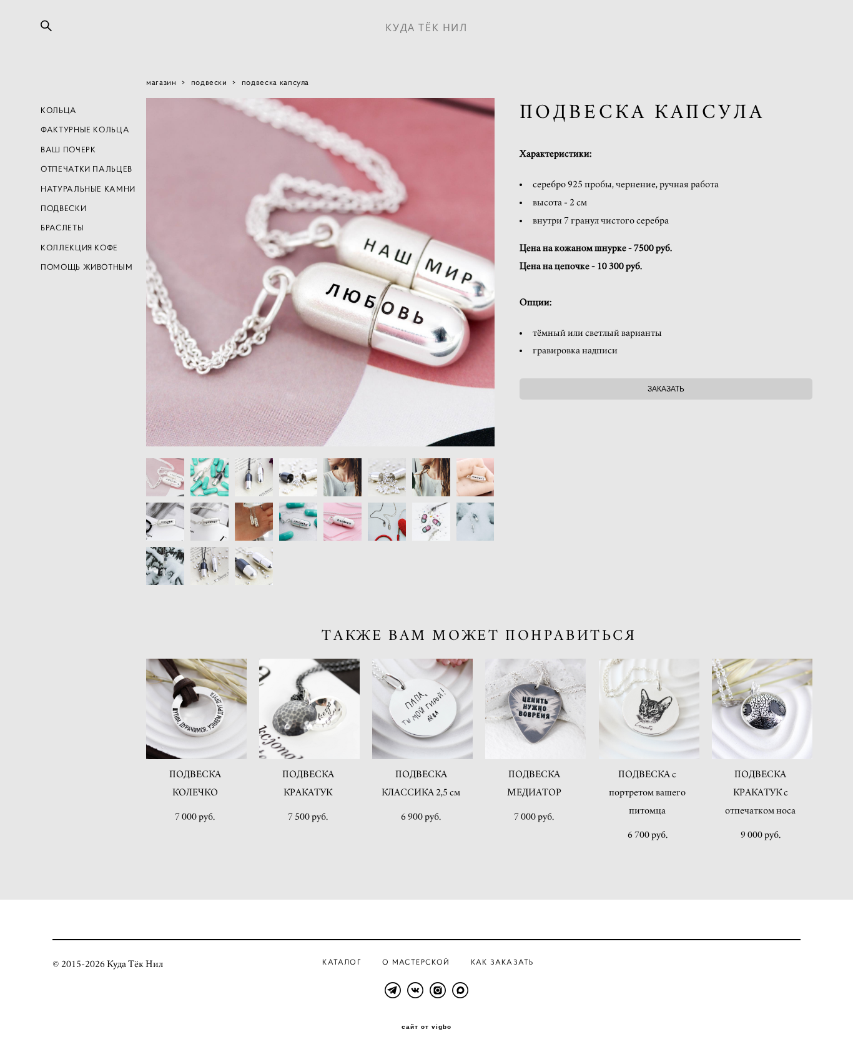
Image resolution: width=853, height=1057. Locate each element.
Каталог (341, 961)
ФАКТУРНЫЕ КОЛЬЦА (85, 129)
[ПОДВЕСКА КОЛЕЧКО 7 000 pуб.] (196, 709)
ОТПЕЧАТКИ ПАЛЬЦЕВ (86, 169)
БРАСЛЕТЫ (62, 227)
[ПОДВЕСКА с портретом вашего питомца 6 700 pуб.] (649, 709)
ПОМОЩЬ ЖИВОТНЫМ (87, 267)
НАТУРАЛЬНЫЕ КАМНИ (88, 189)
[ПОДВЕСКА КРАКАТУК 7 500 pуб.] (309, 709)
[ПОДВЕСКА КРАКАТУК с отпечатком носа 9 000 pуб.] (762, 709)
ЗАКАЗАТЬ (666, 389)
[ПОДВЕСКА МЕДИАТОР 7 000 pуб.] (535, 709)
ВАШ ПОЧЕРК (68, 149)
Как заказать (502, 961)
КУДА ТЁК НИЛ (426, 27)
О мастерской (416, 961)
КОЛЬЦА (59, 110)
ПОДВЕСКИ (63, 208)
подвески (209, 82)
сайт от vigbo (426, 1027)
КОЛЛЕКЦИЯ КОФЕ (79, 247)
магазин (161, 82)
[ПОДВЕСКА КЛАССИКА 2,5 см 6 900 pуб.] (422, 709)
